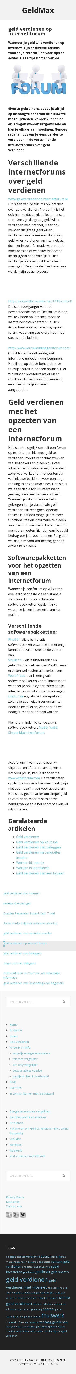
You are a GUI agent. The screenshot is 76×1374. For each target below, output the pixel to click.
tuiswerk (33, 1322)
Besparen (15, 1030)
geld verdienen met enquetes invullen (27, 933)
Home (13, 1024)
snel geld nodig (34, 1309)
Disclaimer (13, 1202)
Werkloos (15, 1145)
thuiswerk (15, 1150)
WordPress (16, 675)
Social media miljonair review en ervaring (30, 923)
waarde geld (33, 1326)
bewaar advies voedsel (27, 1070)
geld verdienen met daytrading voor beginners (33, 983)
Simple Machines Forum (26, 732)
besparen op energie (39, 1261)
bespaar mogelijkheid (28, 1256)
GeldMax (38, 10)
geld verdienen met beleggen (22, 953)
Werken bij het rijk (30, 862)
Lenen (13, 1036)
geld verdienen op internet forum (25, 943)
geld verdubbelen (25, 1292)
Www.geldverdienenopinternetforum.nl (38, 199)
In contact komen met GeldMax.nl (31, 1093)
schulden (37, 1304)
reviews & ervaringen (17, 903)
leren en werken (27, 1298)
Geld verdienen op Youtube (37, 842)
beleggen (11, 1256)
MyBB (43, 727)
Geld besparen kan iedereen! (27, 1117)
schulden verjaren (16, 1309)
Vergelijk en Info (19, 1047)
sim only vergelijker (25, 1065)
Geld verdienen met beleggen (38, 847)
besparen (48, 1256)
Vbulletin (15, 660)
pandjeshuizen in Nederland (31, 1076)
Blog (12, 1082)
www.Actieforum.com (24, 778)
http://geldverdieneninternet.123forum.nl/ (40, 301)
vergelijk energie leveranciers (31, 1053)
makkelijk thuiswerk (47, 1298)
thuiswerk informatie (17, 1322)
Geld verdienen (27, 836)
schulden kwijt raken (54, 1304)
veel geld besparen (16, 1326)
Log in (54, 1364)
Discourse (16, 696)
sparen (48, 1309)
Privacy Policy (15, 1197)
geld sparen (60, 1272)
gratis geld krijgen (45, 1292)
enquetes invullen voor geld (37, 1266)
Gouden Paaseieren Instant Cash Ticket (29, 913)
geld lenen (28, 1272)
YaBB (53, 727)
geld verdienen (27, 1279)
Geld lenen (16, 1123)
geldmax (42, 1271)
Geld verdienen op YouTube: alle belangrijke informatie (32, 975)
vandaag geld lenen (53, 1322)
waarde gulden (49, 1326)
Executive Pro (43, 1360)
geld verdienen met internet (21, 893)
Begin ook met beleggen (19, 963)
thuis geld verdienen (30, 1316)
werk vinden (22, 1331)
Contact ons (14, 1206)
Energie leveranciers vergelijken (29, 1111)
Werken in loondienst (32, 868)
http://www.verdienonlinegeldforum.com (38, 348)
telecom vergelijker (25, 1059)
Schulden (15, 1139)
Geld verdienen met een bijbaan (40, 873)
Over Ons (15, 1088)
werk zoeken (37, 1331)
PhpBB (13, 639)
